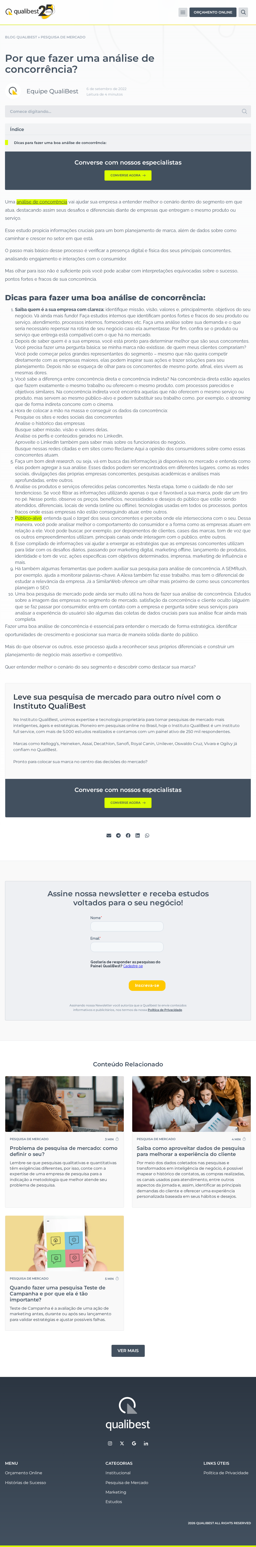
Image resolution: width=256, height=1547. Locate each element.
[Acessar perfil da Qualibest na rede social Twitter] (122, 1443)
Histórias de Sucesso (25, 1482)
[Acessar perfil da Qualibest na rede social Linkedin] (146, 1443)
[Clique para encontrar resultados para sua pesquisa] (244, 111)
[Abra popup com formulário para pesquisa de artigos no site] (243, 12)
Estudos (114, 1501)
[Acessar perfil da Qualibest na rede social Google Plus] (134, 1443)
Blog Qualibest (21, 37)
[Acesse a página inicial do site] (128, 1414)
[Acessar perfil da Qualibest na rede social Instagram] (110, 1443)
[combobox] (121, 111)
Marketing (116, 1492)
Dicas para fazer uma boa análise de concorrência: (60, 142)
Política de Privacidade (165, 1010)
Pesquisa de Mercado (63, 37)
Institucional (118, 1472)
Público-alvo (28, 518)
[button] (183, 12)
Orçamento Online (23, 1472)
